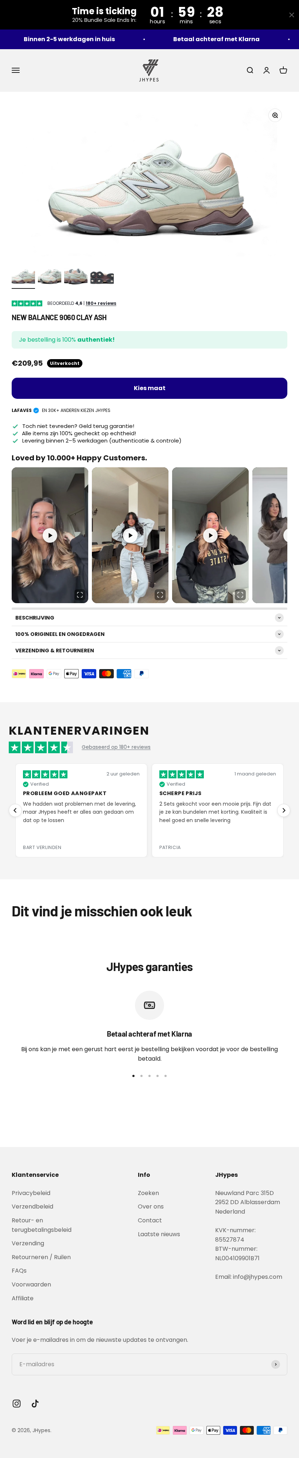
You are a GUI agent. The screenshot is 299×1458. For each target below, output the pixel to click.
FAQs (19, 1270)
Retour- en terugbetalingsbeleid (41, 1225)
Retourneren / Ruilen (41, 1257)
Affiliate (23, 1298)
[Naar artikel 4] (102, 276)
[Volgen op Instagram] (17, 1403)
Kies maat (150, 388)
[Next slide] (283, 810)
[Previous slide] (15, 810)
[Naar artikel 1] (23, 276)
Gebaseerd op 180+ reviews (116, 747)
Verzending (28, 1243)
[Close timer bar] (292, 15)
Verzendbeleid (32, 1206)
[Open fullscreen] (79, 594)
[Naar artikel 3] (76, 276)
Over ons (151, 1206)
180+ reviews (101, 303)
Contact (150, 1220)
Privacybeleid (31, 1193)
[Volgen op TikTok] (35, 1403)
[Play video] (50, 535)
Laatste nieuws (159, 1234)
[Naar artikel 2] (49, 276)
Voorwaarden (31, 1284)
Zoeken (148, 1193)
